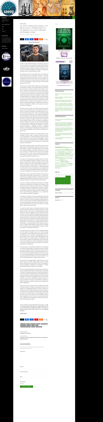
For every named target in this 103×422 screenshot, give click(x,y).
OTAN (33, 325)
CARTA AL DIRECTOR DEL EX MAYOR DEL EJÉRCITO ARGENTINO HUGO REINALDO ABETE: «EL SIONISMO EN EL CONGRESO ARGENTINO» (64, 129)
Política (62, 160)
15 (66, 179)
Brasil (56, 149)
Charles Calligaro (58, 133)
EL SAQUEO (69, 17)
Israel (70, 157)
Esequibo (66, 152)
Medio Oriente (57, 158)
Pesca (67, 158)
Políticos (66, 160)
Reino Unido (65, 162)
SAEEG (29, 34)
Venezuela (57, 167)
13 (61, 179)
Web (21, 376)
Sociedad (63, 165)
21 (64, 181)
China (67, 149)
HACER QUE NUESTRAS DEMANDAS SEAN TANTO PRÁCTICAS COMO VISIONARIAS (64, 134)
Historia (57, 157)
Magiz (56, 119)
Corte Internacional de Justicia (60, 150)
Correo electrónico (24, 371)
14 (64, 179)
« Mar (56, 185)
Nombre (22, 366)
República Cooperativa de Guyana (62, 163)
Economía (61, 152)
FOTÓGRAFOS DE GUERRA (25, 332)
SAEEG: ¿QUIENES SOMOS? (55, 17)
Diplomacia (33, 323)
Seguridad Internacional (25, 326)
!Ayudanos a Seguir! (5, 48)
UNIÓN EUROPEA (39, 326)
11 (56, 179)
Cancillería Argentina (61, 149)
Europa (71, 154)
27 (61, 183)
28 (64, 183)
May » (72, 185)
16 (69, 179)
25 (56, 183)
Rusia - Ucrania (23, 23)
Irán (63, 157)
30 (69, 183)
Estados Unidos (44, 323)
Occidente (29, 325)
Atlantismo (23, 323)
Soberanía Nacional (58, 165)
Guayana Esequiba (69, 155)
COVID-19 (69, 150)
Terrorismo (67, 165)
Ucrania (33, 326)
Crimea (28, 323)
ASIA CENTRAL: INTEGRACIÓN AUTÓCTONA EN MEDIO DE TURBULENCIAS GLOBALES (63, 101)
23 (69, 181)
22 (66, 181)
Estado (57, 154)
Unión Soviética (65, 166)
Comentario (23, 351)
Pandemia (64, 158)
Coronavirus (71, 149)
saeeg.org (4, 17)
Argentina (59, 147)
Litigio (72, 157)
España (70, 152)
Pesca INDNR (57, 160)
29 (66, 183)
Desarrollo (57, 152)
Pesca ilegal (70, 158)
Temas (61, 17)
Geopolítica (23, 325)
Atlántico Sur (66, 147)
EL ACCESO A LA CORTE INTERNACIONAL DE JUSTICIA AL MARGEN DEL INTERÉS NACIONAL (34, 337)
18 (56, 181)
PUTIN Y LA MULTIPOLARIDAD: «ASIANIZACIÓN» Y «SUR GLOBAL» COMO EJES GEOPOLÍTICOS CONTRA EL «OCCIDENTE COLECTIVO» (64, 104)
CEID (65, 17)
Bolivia (71, 147)
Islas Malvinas (66, 157)
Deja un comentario (36, 34)
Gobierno (63, 155)
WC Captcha (22, 381)
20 (61, 181)
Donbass (38, 323)
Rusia (37, 325)
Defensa (72, 150)
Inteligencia (61, 157)
